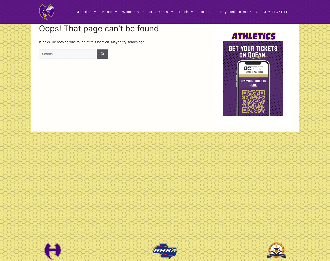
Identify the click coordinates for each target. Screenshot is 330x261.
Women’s (130, 12)
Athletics (83, 12)
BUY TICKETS (275, 12)
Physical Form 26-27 (239, 12)
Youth (183, 12)
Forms (204, 12)
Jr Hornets (158, 12)
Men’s (106, 12)
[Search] (102, 54)
